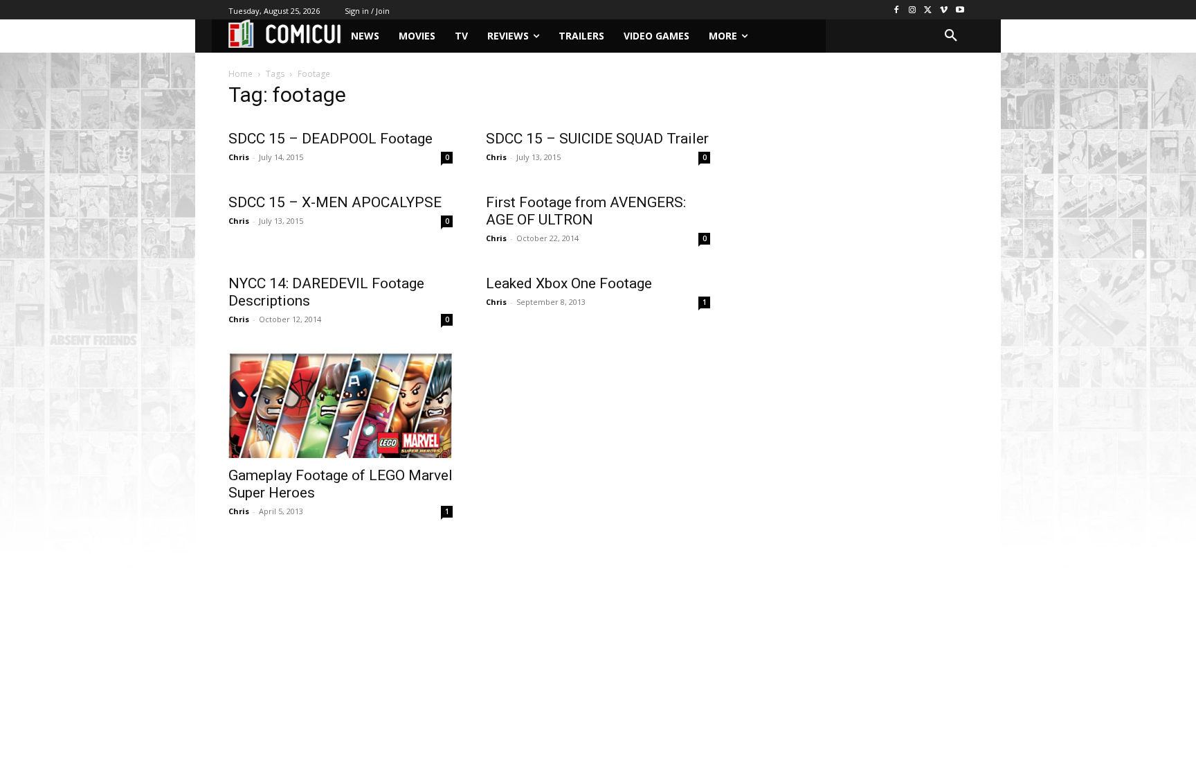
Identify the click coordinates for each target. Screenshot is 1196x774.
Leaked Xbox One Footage (569, 283)
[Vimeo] (944, 10)
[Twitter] (928, 10)
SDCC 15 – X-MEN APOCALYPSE (335, 202)
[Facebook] (897, 10)
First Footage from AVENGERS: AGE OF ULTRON (586, 211)
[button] (951, 36)
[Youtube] (960, 10)
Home (240, 74)
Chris (238, 157)
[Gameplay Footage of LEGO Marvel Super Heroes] (340, 402)
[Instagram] (913, 10)
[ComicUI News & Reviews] (284, 33)
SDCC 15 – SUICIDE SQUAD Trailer (597, 138)
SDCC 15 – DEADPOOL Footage (330, 138)
